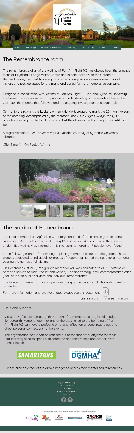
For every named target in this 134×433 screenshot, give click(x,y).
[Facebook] (63, 399)
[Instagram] (70, 399)
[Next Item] (109, 181)
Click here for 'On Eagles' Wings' (27, 144)
